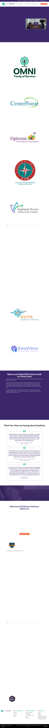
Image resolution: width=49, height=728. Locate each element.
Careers (39, 712)
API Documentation (29, 712)
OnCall (14, 716)
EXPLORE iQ (9, 418)
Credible (15, 712)
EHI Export (27, 717)
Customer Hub (25, 0)
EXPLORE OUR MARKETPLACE (40, 418)
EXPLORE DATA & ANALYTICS (24, 418)
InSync (14, 715)
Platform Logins (43, 0)
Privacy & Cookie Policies (42, 716)
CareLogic (15, 713)
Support (31, 0)
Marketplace (36, 0)
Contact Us (40, 715)
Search (20, 0)
